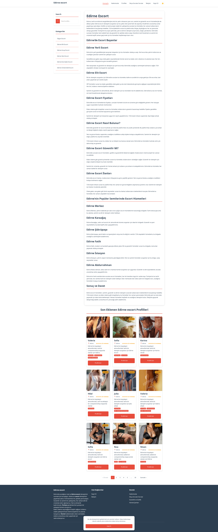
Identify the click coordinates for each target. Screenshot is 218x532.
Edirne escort (60, 2)
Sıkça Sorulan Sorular (136, 3)
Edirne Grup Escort (63, 50)
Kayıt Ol (155, 3)
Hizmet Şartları (134, 503)
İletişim (148, 3)
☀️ (163, 3)
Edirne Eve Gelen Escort (64, 62)
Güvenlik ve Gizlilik (135, 500)
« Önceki (105, 477)
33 (135, 477)
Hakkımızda (115, 3)
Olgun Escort (61, 38)
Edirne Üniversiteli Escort (65, 68)
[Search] (58, 21)
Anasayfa (105, 3)
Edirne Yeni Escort (63, 56)
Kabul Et (109, 526)
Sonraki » (143, 477)
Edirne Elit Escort (62, 44)
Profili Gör (98, 363)
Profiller (124, 3)
